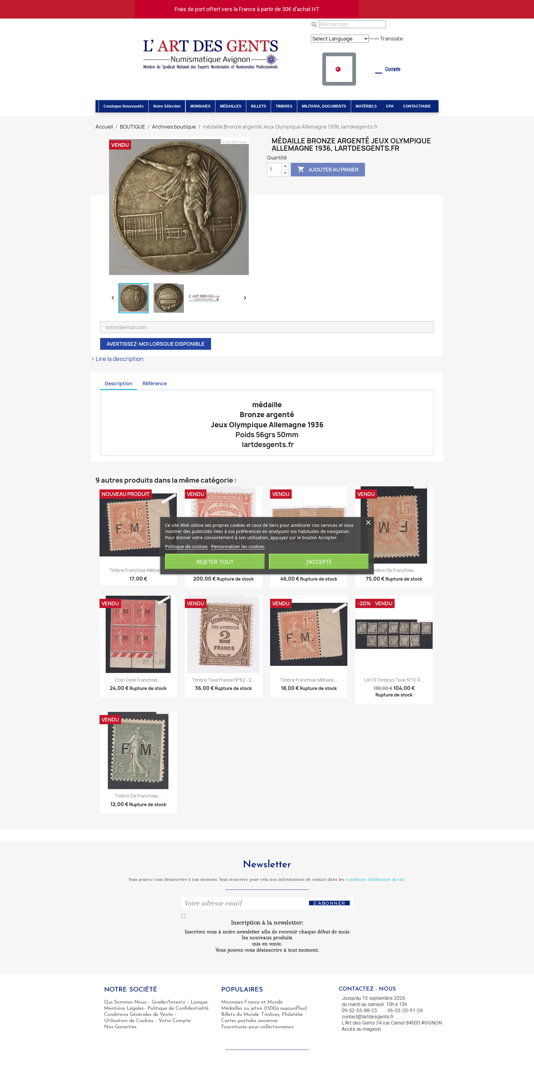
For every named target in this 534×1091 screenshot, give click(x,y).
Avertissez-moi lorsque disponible (156, 343)
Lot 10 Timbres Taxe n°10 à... (394, 680)
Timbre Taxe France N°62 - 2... (223, 680)
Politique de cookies (186, 546)
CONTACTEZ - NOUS (367, 989)
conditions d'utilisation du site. (375, 879)
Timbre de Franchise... (394, 570)
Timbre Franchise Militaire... (138, 570)
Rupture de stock (235, 579)
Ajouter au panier (327, 169)
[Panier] (339, 69)
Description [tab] (118, 383)
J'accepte (319, 561)
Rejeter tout (215, 561)
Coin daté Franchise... (138, 680)
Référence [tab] (154, 383)
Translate (391, 38)
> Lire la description (117, 359)
